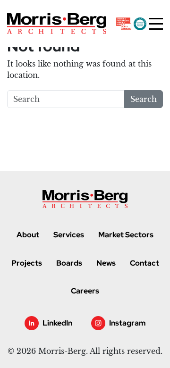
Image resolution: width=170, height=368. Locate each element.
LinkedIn (57, 323)
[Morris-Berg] (56, 24)
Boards (69, 263)
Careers (85, 291)
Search (143, 99)
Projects (26, 263)
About (28, 235)
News (106, 263)
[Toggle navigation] (156, 23)
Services (68, 235)
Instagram (127, 323)
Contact (144, 263)
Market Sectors (125, 235)
